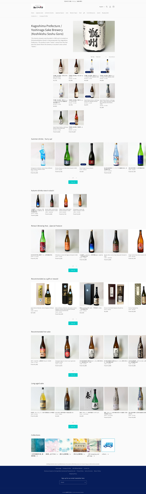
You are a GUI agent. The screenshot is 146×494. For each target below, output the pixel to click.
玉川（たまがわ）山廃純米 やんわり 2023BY (41, 361)
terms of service (89, 471)
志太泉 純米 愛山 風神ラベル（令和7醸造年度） (42, 255)
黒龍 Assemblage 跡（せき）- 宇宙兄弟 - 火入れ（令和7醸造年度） (91, 308)
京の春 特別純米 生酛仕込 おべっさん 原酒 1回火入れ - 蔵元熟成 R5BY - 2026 (91, 361)
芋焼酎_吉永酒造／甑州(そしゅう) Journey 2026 (76, 101)
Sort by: (92, 56)
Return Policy (97, 471)
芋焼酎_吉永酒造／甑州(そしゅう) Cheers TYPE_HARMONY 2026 (91, 76)
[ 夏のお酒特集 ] (64, 454)
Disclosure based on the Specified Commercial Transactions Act (59, 471)
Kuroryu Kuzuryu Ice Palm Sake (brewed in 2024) (66, 168)
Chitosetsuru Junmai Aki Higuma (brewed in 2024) (78, 210)
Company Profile (67, 468)
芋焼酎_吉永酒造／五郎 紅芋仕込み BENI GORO (60, 76)
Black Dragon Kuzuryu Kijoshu (86, 168)
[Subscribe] (85, 482)
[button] (34, 16)
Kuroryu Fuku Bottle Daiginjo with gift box (113, 308)
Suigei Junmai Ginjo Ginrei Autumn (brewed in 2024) (65, 210)
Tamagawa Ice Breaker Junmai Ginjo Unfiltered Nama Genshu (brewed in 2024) (41, 169)
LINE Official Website (77, 468)
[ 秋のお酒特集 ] (78, 454)
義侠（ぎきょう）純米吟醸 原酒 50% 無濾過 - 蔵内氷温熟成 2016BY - (115, 413)
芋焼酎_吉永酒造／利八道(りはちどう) (76, 76)
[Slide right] (76, 178)
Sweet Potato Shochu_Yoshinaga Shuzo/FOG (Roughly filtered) (91, 101)
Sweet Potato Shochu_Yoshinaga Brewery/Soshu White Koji (60, 128)
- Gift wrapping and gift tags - (93, 455)
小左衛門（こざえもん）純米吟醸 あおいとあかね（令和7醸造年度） (37, 211)
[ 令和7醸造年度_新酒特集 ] (37, 455)
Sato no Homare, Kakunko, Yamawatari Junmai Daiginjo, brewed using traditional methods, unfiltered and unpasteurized (66, 309)
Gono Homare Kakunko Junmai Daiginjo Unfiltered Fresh (42, 308)
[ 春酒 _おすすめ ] (50, 454)
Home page (58, 468)
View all (73, 182)
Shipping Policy (73, 473)
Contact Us (86, 468)
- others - (104, 454)
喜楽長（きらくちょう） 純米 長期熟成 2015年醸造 (42, 412)
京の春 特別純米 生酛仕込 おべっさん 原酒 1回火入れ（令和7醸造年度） (116, 361)
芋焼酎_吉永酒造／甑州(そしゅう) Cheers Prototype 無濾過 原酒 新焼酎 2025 (60, 101)
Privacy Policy (80, 471)
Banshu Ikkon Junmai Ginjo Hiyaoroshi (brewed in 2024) (51, 210)
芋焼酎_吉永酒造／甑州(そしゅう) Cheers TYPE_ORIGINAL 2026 (107, 76)
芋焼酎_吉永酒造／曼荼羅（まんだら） (76, 128)
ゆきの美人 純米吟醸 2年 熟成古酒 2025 (64, 412)
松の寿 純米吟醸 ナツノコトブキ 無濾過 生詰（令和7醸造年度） (115, 169)
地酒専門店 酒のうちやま (71, 492)
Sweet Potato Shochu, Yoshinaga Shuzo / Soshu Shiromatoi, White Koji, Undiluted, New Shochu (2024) (107, 102)
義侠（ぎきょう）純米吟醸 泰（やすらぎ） (90, 412)
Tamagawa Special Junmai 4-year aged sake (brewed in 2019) (65, 361)
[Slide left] (69, 178)
